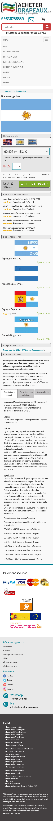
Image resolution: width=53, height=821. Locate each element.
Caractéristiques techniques (26, 393)
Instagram (10, 689)
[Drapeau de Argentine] (7, 142)
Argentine (12, 350)
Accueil (8, 91)
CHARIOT (6, 82)
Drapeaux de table (12, 740)
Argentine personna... (12, 283)
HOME (5, 46)
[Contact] (31, 19)
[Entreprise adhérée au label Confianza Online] (26, 604)
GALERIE (6, 72)
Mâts (5, 658)
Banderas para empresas (15, 767)
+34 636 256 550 (19, 698)
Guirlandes (29, 749)
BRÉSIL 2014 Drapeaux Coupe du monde (30, 350)
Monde (15, 91)
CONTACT (6, 77)
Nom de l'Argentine (11, 335)
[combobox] (26, 151)
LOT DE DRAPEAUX (10, 57)
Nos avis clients (42, 392)
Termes (7, 650)
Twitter (9, 680)
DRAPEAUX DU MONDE (11, 52)
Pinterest (9, 684)
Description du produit (9, 393)
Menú (5, 39)
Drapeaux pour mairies (14, 727)
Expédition (8, 647)
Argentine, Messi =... (11, 258)
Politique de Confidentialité (13, 654)
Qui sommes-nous (10, 666)
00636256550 (12, 18)
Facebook (10, 676)
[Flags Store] (26, 7)
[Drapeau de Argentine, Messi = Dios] (26, 248)
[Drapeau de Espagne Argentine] (26, 299)
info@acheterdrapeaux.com (24, 707)
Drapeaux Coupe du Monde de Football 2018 (21, 786)
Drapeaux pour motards (14, 745)
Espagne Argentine (11, 309)
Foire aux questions (11, 662)
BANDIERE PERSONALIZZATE (13, 62)
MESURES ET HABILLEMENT (13, 67)
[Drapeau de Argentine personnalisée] (26, 273)
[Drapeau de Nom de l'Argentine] (26, 324)
